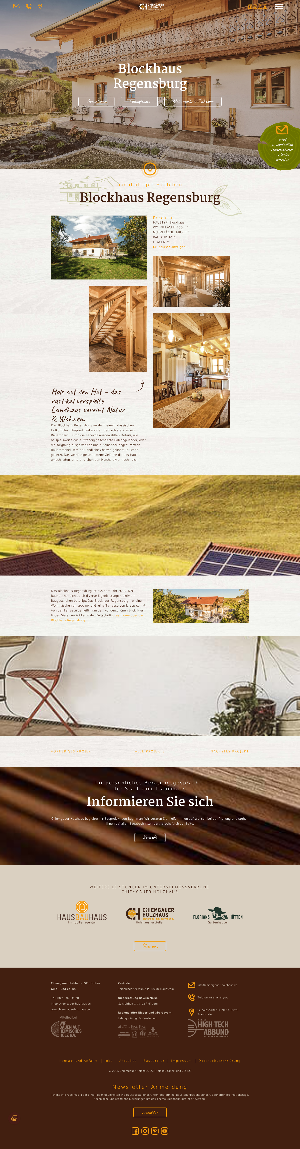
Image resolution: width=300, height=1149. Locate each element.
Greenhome (96, 101)
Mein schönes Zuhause (192, 101)
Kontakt (150, 837)
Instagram (255, 6)
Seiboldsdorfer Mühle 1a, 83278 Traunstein (41, 6)
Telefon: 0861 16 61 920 (29, 6)
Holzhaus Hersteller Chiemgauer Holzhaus (151, 7)
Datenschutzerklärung (220, 1061)
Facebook (250, 6)
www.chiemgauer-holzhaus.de (70, 1009)
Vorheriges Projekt (72, 751)
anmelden (150, 1112)
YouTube (265, 6)
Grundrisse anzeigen (169, 247)
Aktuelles (128, 1061)
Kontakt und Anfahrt (78, 1061)
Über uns (150, 946)
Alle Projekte (150, 751)
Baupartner (154, 1061)
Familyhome (139, 101)
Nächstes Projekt (230, 751)
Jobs (109, 1061)
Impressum (181, 1061)
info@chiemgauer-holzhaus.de (16, 6)
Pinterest (260, 6)
